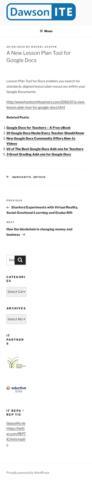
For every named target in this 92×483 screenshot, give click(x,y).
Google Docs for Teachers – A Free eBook (38, 128)
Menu (48, 31)
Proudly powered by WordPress (27, 472)
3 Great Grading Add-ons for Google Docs (38, 154)
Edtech (39, 177)
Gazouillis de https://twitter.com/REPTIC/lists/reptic (16, 434)
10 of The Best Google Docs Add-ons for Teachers (44, 149)
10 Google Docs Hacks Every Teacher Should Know (45, 133)
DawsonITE (21, 177)
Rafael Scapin (44, 46)
